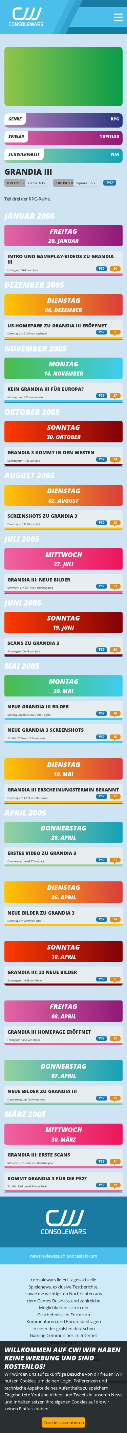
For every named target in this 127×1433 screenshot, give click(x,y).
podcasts (75, 1256)
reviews (48, 1256)
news (35, 1256)
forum (91, 1256)
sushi (61, 1256)
